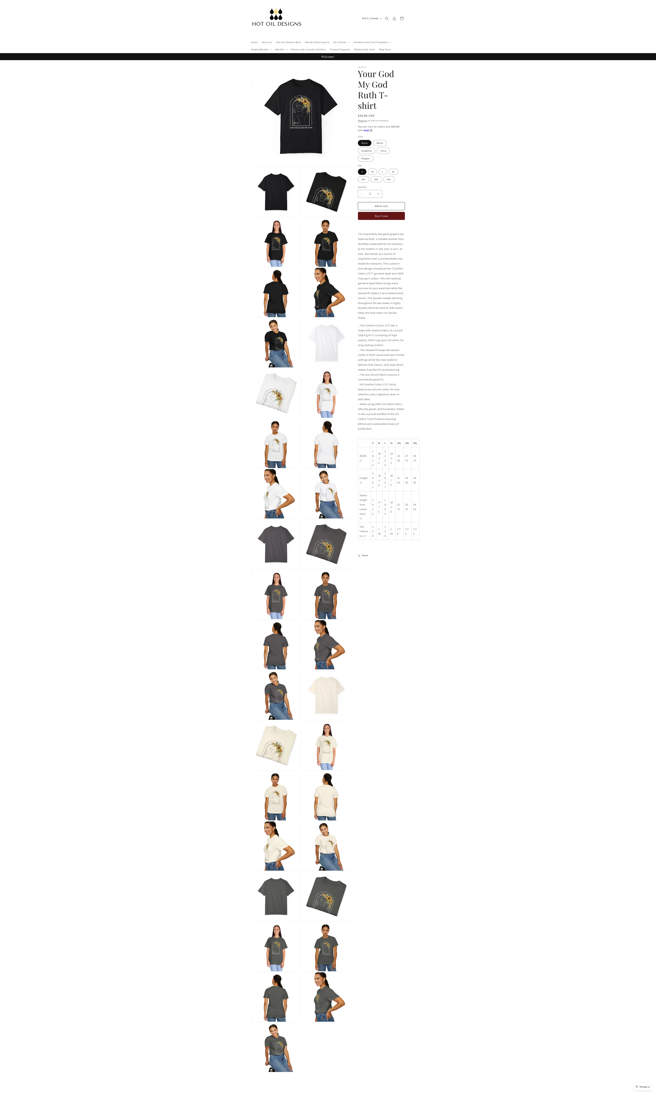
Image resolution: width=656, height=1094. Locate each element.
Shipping (362, 120)
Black (364, 143)
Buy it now (381, 216)
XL (393, 171)
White (380, 143)
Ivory (383, 150)
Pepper (365, 158)
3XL (376, 179)
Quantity (362, 187)
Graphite (366, 150)
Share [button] (365, 555)
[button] (341, 42)
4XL (389, 179)
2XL (363, 179)
